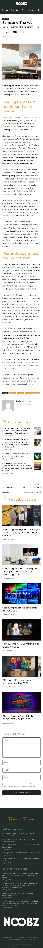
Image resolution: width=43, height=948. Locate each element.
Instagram (32, 819)
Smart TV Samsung (32, 393)
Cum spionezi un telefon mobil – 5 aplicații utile (21, 853)
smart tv (20, 393)
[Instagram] (25, 819)
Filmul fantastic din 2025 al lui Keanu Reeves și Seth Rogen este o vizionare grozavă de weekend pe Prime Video (17, 443)
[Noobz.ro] (21, 4)
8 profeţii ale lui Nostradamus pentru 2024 (19, 834)
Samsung (6, 117)
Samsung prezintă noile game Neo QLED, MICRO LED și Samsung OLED (20, 571)
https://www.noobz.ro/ (24, 404)
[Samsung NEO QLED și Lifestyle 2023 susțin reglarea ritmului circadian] (21, 515)
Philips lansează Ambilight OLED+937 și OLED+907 (18, 718)
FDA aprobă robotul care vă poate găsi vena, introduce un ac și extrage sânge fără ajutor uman (17, 430)
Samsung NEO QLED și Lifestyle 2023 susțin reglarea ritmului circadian (21, 532)
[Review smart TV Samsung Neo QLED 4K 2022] (21, 630)
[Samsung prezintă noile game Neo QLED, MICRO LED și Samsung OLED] (21, 554)
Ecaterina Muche (23, 401)
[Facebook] (10, 819)
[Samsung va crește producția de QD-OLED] (21, 593)
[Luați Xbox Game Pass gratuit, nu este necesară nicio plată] (37, 456)
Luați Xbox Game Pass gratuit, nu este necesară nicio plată (16, 455)
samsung (12, 393)
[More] (35, 76)
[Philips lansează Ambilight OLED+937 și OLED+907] (21, 702)
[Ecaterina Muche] (8, 405)
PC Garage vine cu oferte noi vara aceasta (9, 489)
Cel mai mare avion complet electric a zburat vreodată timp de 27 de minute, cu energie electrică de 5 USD (17, 466)
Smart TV (5, 19)
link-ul (30, 384)
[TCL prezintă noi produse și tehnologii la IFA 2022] (21, 666)
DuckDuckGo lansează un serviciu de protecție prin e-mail (31, 489)
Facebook (16, 819)
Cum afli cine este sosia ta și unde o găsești (20, 839)
